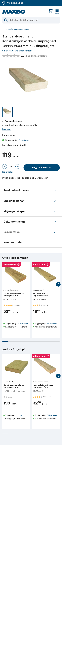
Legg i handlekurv (41, 167)
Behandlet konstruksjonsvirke (17, 29)
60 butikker (23, 323)
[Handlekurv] (51, 10)
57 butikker (52, 323)
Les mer (6, 129)
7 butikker (24, 140)
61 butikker (52, 415)
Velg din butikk (15, 2)
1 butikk (21, 415)
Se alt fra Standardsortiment (17, 50)
